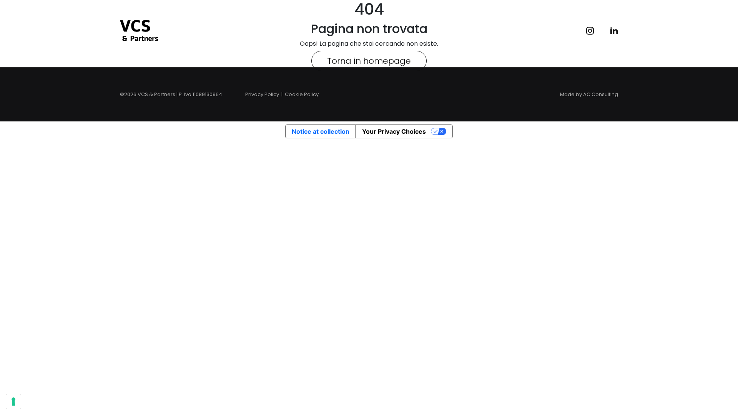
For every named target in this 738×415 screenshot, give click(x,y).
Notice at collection (320, 131)
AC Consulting (600, 94)
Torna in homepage (369, 61)
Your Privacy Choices (394, 131)
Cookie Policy (302, 94)
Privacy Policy (262, 94)
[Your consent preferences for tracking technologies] (13, 401)
